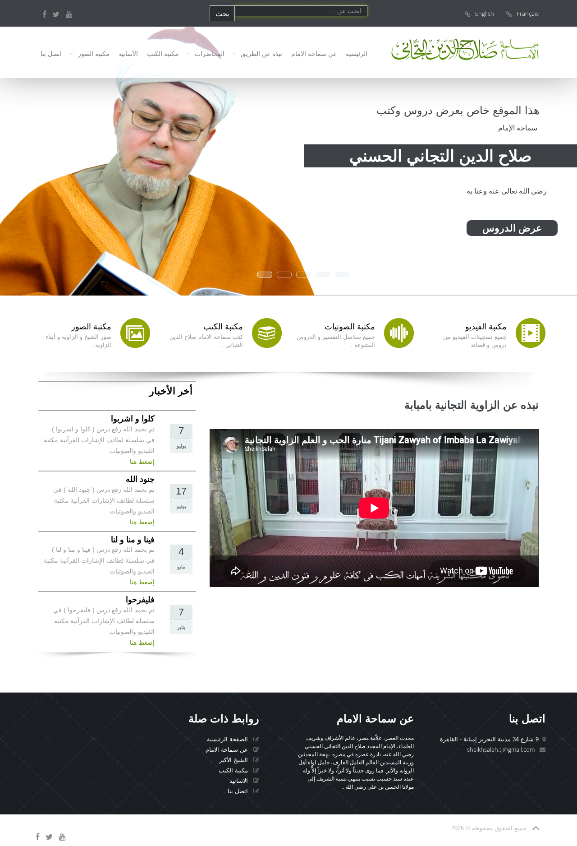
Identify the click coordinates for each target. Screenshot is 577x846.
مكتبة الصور (94, 53)
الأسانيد (128, 53)
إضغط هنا (142, 461)
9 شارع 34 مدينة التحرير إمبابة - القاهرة (489, 739)
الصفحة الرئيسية (228, 739)
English (484, 13)
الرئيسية (356, 53)
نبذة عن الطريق (261, 53)
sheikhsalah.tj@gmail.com (501, 749)
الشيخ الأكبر (234, 760)
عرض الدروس (512, 228)
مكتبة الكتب (163, 53)
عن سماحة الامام (314, 53)
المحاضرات (209, 53)
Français (528, 13)
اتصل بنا (51, 53)
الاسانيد (239, 780)
